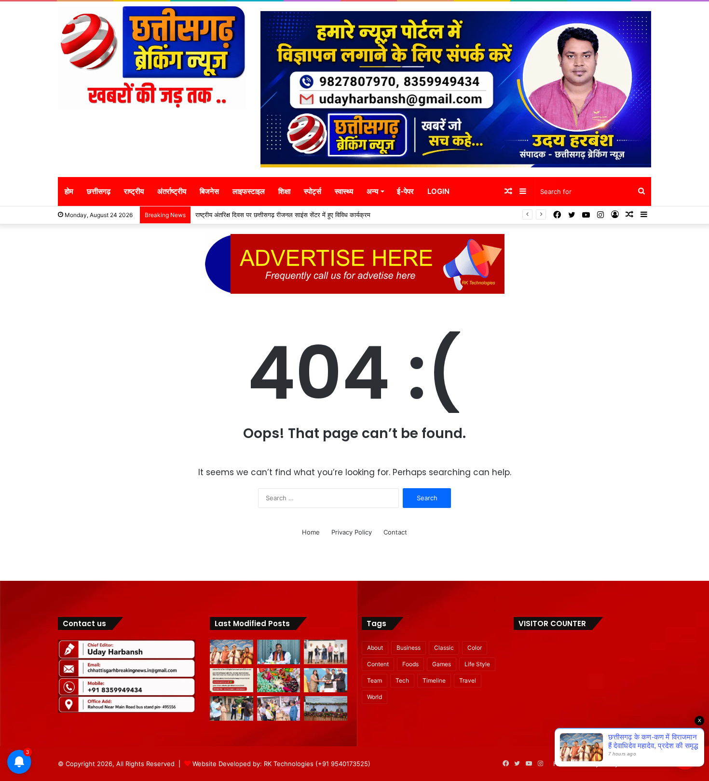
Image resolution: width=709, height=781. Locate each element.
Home (311, 532)
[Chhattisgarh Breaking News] (152, 57)
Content (378, 664)
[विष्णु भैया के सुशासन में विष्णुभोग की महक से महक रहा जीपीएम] (278, 680)
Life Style (477, 664)
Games (441, 664)
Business (408, 647)
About (375, 647)
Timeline (434, 680)
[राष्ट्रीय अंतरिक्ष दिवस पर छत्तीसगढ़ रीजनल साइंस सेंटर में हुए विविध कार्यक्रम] (325, 652)
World (374, 696)
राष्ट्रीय (134, 191)
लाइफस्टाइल (248, 191)
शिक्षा (284, 191)
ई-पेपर (405, 191)
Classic (444, 647)
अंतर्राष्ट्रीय (171, 191)
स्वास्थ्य (344, 191)
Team (374, 680)
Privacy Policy (351, 532)
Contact (395, 532)
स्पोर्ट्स (312, 191)
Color (474, 647)
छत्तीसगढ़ (98, 191)
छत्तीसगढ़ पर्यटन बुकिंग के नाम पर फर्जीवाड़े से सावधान (251, 215)
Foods (410, 664)
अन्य (372, 191)
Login (438, 191)
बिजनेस (209, 191)
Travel (467, 680)
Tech (402, 680)
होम (69, 191)
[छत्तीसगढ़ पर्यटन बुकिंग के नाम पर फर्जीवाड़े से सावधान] (231, 680)
